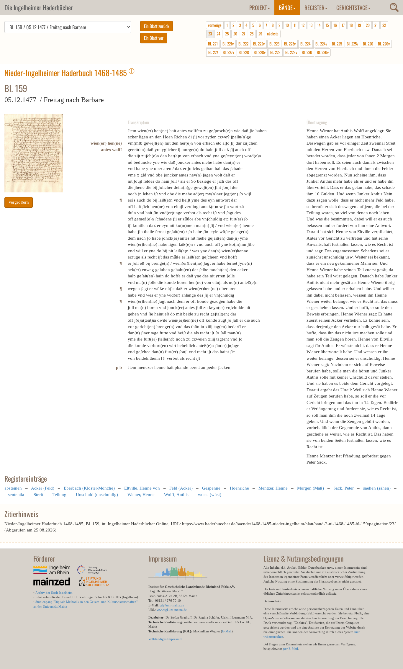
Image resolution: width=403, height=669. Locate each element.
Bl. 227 (213, 52)
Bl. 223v (290, 44)
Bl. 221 (213, 44)
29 (260, 34)
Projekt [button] (258, 7)
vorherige (215, 25)
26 (235, 34)
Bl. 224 (305, 44)
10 (287, 25)
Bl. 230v (323, 52)
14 (319, 25)
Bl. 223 (274, 44)
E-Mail (227, 631)
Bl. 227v (228, 52)
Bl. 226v (384, 44)
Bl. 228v (260, 52)
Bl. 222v (259, 44)
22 (384, 25)
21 (376, 25)
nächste (273, 34)
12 (302, 25)
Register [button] (314, 7)
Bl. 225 (337, 44)
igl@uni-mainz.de (172, 605)
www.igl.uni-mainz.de (172, 609)
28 (252, 34)
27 (243, 34)
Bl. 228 (244, 52)
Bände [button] (286, 7)
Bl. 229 (275, 52)
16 (335, 25)
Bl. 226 (368, 44)
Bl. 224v (321, 44)
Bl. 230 (307, 52)
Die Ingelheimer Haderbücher (38, 7)
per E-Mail (290, 648)
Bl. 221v (228, 44)
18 (351, 25)
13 (310, 25)
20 (368, 25)
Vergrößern (18, 202)
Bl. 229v (291, 52)
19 (359, 25)
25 (227, 34)
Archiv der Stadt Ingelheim (54, 592)
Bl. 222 (243, 44)
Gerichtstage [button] (352, 7)
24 (218, 34)
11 (295, 25)
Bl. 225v (352, 44)
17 (343, 25)
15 (327, 25)
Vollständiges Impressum (165, 639)
